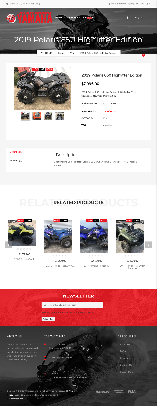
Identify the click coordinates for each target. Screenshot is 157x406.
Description (16, 151)
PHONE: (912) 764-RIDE (62, 359)
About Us (88, 37)
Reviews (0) (16, 160)
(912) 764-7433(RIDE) (28, 3)
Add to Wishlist (89, 103)
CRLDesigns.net (15, 398)
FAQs (123, 351)
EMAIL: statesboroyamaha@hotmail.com (69, 375)
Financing (109, 37)
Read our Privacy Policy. (82, 312)
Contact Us (63, 57)
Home (58, 17)
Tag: (83, 125)
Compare (111, 103)
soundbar (107, 125)
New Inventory (65, 37)
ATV (105, 118)
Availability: (88, 111)
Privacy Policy (127, 372)
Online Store (80, 17)
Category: (87, 118)
